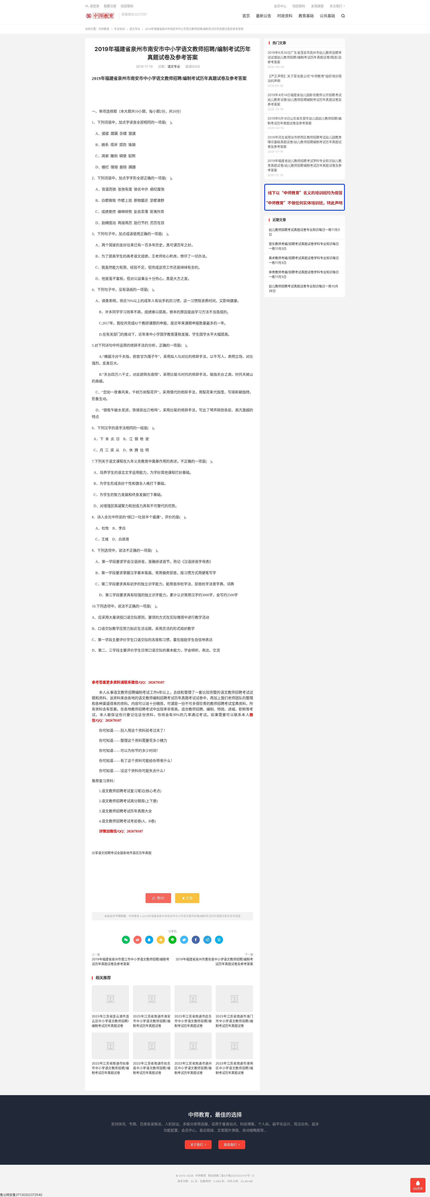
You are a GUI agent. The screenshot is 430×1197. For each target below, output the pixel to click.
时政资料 (284, 16)
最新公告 (263, 16)
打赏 (187, 898)
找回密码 (298, 6)
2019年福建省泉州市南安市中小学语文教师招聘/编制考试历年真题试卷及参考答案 (191, 916)
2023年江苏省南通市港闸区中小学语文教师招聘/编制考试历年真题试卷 (234, 1068)
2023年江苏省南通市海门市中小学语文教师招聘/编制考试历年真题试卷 (234, 1021)
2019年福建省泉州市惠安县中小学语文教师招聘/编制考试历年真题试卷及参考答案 (214, 961)
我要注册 (110, 6)
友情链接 (317, 6)
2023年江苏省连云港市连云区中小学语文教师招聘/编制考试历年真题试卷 (110, 1021)
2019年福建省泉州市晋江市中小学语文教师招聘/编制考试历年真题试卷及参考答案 (130, 961)
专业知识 (119, 29)
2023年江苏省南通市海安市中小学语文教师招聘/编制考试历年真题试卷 (151, 1021)
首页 (246, 16)
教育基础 (306, 16)
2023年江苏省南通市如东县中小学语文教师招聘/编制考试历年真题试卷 (151, 1068)
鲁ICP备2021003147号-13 (237, 1175)
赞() (158, 898)
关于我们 (198, 1144)
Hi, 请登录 (92, 6)
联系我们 (232, 1144)
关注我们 (336, 6)
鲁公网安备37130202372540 (21, 1195)
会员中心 (280, 6)
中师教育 (100, 15)
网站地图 (213, 1175)
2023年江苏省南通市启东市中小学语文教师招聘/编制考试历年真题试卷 (193, 1021)
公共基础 (327, 16)
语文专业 (134, 29)
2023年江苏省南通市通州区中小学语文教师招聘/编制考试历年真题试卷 (193, 1068)
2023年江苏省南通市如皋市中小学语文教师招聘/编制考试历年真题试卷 (110, 1068)
